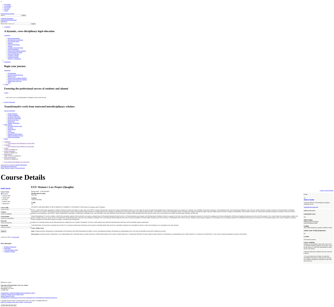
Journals (10, 46)
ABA (9, 83)
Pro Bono (10, 128)
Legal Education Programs (15, 52)
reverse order (15, 237)
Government (11, 132)
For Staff (6, 9)
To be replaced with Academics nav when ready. (21, 146)
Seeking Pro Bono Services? (15, 135)
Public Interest (8, 124)
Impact (6, 139)
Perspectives (11, 121)
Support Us (8, 296)
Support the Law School (7, 13)
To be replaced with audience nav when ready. (17, 162)
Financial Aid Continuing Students (17, 78)
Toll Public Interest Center (15, 126)
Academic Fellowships (14, 117)
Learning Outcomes (13, 57)
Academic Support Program (15, 48)
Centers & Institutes (13, 115)
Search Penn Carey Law (7, 23)
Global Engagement (13, 49)
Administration (5, 293)
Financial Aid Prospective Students (17, 79)
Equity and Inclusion (10, 157)
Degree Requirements (14, 38)
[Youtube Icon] (40, 297)
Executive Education (13, 54)
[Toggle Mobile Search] (1, 22)
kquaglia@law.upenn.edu (311, 207)
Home (2, 168)
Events (9, 131)
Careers (6, 84)
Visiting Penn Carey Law (15, 81)
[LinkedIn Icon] (5, 297)
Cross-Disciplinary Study (11, 250)
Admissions (7, 62)
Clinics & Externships (14, 44)
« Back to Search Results (326, 190)
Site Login (13, 305)
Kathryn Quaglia (309, 199)
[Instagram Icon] (30, 297)
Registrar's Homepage (10, 247)
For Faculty (7, 7)
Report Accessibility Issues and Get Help (12, 302)
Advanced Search (20, 168)
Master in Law (12, 76)
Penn (22, 294)
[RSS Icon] (51, 297)
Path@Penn (7, 248)
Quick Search (5, 188)
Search (2, 15)
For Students (7, 6)
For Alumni (7, 4)
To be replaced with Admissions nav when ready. (21, 143)
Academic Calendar (13, 55)
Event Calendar (16, 294)
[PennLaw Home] (4, 21)
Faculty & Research (9, 102)
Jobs (13, 296)
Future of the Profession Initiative (17, 51)
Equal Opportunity (25, 293)
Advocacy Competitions (14, 58)
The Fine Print (28, 302)
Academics (7, 27)
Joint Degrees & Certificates (15, 40)
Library (6, 10)
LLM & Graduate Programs (15, 75)
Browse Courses (9, 168)
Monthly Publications (13, 123)
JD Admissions (12, 73)
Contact (3, 296)
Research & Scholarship (14, 118)
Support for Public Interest (15, 134)
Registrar (10, 43)
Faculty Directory (12, 113)
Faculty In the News (13, 120)
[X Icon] (22, 297)
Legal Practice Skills (13, 41)
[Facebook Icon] (15, 297)
